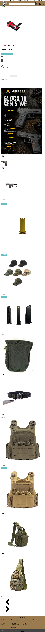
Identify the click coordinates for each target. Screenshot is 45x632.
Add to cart (7, 54)
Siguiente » (5, 598)
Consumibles (26, 2)
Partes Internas (31, 2)
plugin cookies (43, 630)
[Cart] (42, 4)
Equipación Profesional (38, 2)
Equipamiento (17, 2)
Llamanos (8, 67)
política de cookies (11, 630)
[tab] (5, 76)
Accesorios (21, 2)
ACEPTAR (22, 631)
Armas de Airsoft (11, 2)
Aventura (43, 2)
